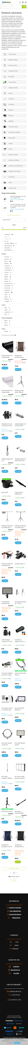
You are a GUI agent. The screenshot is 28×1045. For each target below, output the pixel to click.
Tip (6, 241)
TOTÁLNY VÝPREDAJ (10, 243)
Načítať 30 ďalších (14, 868)
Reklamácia (16, 918)
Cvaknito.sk (8, 268)
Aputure (7, 259)
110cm (7, 323)
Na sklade (8, 234)
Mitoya (7, 279)
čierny (7, 310)
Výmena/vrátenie (15, 914)
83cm (7, 320)
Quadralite (8, 285)
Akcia (6, 237)
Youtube (16, 973)
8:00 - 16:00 (18, 999)
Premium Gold (9, 283)
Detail (17, 862)
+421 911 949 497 (15, 995)
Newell (7, 281)
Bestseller (7, 248)
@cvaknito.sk (15, 970)
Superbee (8, 290)
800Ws (7, 331)
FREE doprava (9, 245)
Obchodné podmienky (13, 1016)
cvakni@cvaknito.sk (15, 991)
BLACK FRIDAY (8, 250)
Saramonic (8, 288)
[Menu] (25, 2)
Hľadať (24, 6)
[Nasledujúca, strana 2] (14, 873)
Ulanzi (7, 297)
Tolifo (7, 294)
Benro (7, 261)
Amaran (7, 257)
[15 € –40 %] (7, 802)
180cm (7, 325)
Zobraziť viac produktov (13, 215)
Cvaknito (16, 966)
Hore (14, 880)
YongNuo (7, 301)
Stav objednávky (15, 911)
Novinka (7, 239)
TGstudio (8, 292)
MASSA (7, 277)
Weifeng (7, 299)
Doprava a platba (15, 908)
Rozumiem (17, 1043)
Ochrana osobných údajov (14, 1017)
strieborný (8, 312)
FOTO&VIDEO (8, 270)
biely (6, 307)
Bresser (7, 263)
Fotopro (7, 272)
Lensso (7, 274)
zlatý (6, 314)
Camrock (8, 266)
